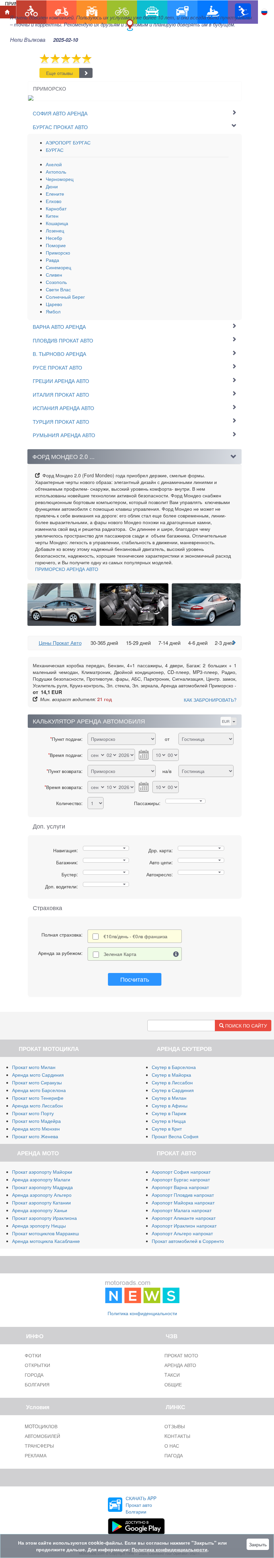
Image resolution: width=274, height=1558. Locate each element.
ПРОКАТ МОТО (181, 1355)
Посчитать (134, 979)
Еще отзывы (59, 73)
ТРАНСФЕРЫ (39, 1445)
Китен (52, 215)
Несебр (54, 237)
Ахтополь (56, 171)
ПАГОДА (173, 1455)
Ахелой (54, 164)
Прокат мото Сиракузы (37, 1082)
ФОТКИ (33, 1355)
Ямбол (53, 311)
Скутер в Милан (169, 1097)
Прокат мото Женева (35, 1136)
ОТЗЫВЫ (174, 1426)
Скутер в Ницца (169, 1120)
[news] (142, 1290)
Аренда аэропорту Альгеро (42, 1194)
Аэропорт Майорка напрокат (183, 1202)
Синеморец (58, 267)
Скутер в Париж (169, 1113)
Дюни (52, 186)
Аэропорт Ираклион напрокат (184, 1225)
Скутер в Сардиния (173, 1090)
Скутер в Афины (169, 1105)
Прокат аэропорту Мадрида (42, 1187)
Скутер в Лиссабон (172, 1082)
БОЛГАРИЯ (37, 1384)
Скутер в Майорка (171, 1074)
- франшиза (135, 936)
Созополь (56, 282)
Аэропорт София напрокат (181, 1171)
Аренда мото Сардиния (38, 1074)
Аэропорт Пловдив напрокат (183, 1194)
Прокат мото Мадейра (36, 1120)
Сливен (54, 274)
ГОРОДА (34, 1374)
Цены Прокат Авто (60, 642)
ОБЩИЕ (173, 1384)
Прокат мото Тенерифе (37, 1097)
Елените (55, 193)
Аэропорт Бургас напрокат (181, 1179)
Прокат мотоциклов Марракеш (45, 1233)
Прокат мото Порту (33, 1113)
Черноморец (60, 179)
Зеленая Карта (120, 954)
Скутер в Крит (167, 1128)
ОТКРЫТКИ (37, 1365)
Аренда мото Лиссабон (37, 1105)
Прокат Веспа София (175, 1136)
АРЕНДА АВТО (66, 569)
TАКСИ (172, 1374)
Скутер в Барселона (174, 1067)
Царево (54, 304)
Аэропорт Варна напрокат (180, 1187)
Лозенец (55, 230)
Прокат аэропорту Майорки (42, 1171)
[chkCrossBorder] (176, 954)
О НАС (171, 1445)
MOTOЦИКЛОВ (41, 1426)
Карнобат (56, 208)
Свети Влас (58, 289)
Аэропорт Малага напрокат (182, 1210)
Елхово (53, 201)
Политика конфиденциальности (142, 1313)
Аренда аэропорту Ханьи (39, 1210)
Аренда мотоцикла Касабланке (46, 1241)
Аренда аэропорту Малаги (41, 1179)
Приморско (58, 252)
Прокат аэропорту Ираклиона (44, 1217)
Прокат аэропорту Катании (41, 1202)
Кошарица (57, 223)
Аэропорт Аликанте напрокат (184, 1217)
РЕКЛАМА (35, 1455)
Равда (52, 260)
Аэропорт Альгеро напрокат (182, 1233)
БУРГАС (54, 150)
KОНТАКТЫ (177, 1436)
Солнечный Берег (65, 296)
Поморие (56, 245)
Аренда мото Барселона (39, 1090)
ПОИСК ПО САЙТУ (245, 1025)
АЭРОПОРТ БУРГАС (68, 142)
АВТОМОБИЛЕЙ (42, 1436)
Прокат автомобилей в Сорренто (188, 1241)
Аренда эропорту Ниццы (39, 1225)
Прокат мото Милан (33, 1067)
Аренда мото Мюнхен (36, 1128)
